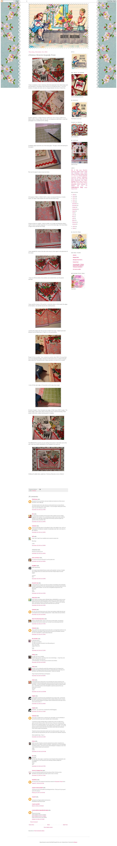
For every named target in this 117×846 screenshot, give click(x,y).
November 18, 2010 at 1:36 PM (38, 532)
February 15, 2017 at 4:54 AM (38, 792)
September (74, 209)
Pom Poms (84, 182)
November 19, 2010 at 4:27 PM (38, 766)
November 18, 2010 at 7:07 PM (38, 623)
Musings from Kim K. (77, 259)
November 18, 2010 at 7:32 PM (38, 634)
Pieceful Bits (35, 638)
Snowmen (83, 184)
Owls (82, 180)
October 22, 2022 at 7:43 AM (38, 819)
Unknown (34, 525)
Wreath (75, 188)
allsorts (74, 255)
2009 (74, 226)
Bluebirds (85, 170)
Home (48, 824)
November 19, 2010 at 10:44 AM (39, 751)
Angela (33, 696)
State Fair (84, 185)
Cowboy (73, 174)
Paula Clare (34, 597)
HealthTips (34, 779)
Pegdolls (73, 181)
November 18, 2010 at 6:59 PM (38, 614)
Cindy (33, 666)
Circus (81, 173)
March (73, 220)
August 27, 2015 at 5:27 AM (38, 783)
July (73, 212)
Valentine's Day (77, 187)
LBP (33, 536)
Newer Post (31, 824)
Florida (80, 175)
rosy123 (34, 796)
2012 (74, 198)
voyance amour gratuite (37, 787)
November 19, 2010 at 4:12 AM (38, 736)
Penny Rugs (79, 181)
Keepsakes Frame (59, 781)
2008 (74, 228)
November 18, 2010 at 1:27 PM (38, 509)
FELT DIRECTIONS (75, 175)
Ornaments (77, 180)
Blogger (75, 842)
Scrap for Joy (35, 583)
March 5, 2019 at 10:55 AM (38, 805)
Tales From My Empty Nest (38, 618)
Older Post (65, 824)
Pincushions (84, 181)
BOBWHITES (73, 171)
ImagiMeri (34, 565)
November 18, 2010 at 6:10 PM (38, 593)
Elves (85, 174)
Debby (33, 654)
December (74, 203)
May (73, 216)
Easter (82, 174)
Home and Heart (35, 557)
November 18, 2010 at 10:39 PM (39, 691)
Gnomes (79, 177)
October (74, 207)
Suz (33, 755)
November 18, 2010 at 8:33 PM (38, 662)
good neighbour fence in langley (39, 816)
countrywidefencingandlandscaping (40, 810)
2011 (74, 200)
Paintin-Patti (75, 262)
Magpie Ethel (76, 257)
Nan (33, 514)
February (74, 222)
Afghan (80, 170)
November (74, 205)
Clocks (85, 173)
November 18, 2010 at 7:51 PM (38, 650)
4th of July (74, 170)
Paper (85, 180)
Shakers (78, 184)
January (74, 224)
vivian (33, 680)
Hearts (80, 178)
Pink (72, 182)
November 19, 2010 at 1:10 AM (38, 711)
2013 (74, 196)
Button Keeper (80, 171)
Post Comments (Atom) (39, 830)
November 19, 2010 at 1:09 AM (38, 703)
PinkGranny (34, 499)
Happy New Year (74, 178)
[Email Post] (40, 489)
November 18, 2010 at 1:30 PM (38, 521)
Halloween (84, 177)
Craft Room (77, 174)
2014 (74, 194)
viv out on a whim (77, 269)
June (73, 214)
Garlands (85, 175)
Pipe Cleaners (77, 182)
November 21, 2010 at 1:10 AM (38, 775)
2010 (74, 202)
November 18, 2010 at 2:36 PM (38, 561)
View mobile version (48, 827)
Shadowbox (73, 184)
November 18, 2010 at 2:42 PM (38, 578)
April (73, 218)
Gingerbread (73, 177)
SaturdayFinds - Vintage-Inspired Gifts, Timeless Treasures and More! (78, 266)
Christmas (34, 490)
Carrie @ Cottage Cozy (37, 770)
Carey (33, 741)
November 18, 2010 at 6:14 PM (38, 605)
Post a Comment (34, 822)
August (74, 211)
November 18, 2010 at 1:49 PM (38, 553)
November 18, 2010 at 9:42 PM (38, 675)
